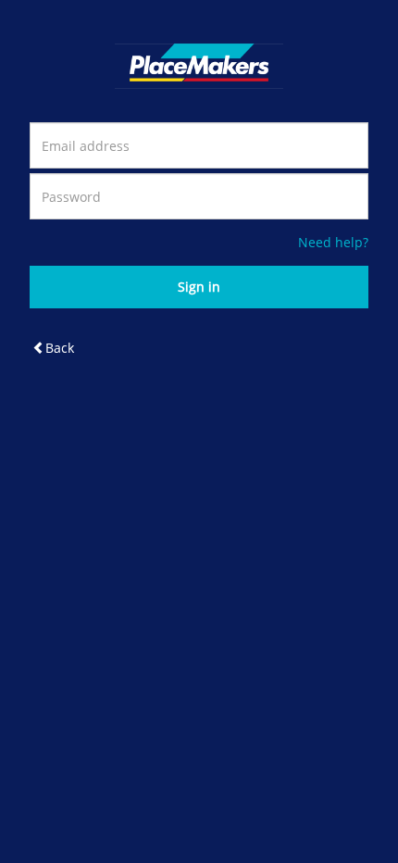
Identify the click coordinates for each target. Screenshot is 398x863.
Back (59, 347)
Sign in (199, 286)
